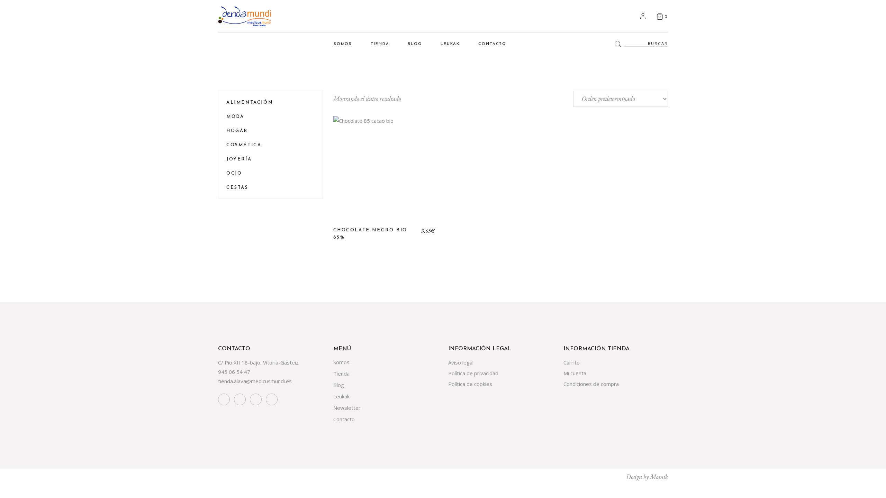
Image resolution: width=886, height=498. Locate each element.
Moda (235, 116)
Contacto (344, 419)
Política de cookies (470, 383)
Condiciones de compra (591, 383)
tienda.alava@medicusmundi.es (255, 381)
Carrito (571, 362)
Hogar (237, 131)
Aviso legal (460, 362)
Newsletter (347, 407)
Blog (338, 384)
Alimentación (249, 102)
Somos (341, 362)
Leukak (341, 396)
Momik (659, 477)
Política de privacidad (473, 373)
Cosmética (243, 145)
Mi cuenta (574, 373)
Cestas (237, 187)
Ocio (234, 173)
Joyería (239, 159)
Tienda (341, 373)
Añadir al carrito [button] (384, 172)
